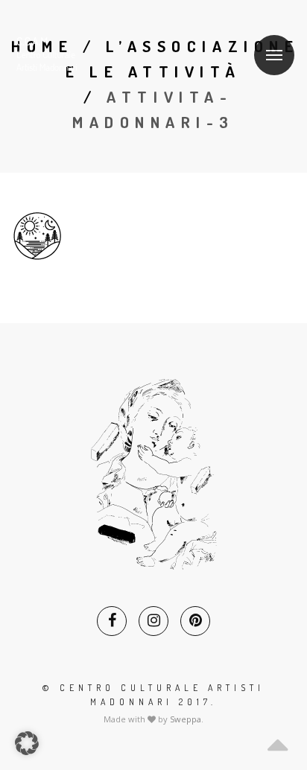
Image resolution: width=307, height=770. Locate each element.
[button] (27, 743)
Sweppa (185, 719)
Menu (274, 55)
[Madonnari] (69, 55)
